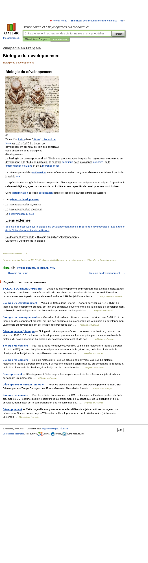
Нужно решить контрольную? (36, 267)
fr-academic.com (11, 38)
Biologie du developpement (69, 260)
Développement (12, 409)
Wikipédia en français (97, 260)
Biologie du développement (104, 272)
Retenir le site (60, 20)
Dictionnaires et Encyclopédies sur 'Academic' (55, 27)
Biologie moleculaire (15, 359)
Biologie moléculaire (15, 395)
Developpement (12, 374)
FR (121, 20)
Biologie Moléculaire (15, 345)
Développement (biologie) (19, 331)
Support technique (50, 429)
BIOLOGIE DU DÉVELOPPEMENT (23, 288)
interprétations (60, 39)
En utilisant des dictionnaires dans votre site (94, 20)
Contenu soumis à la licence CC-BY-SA (22, 260)
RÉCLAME (63, 429)
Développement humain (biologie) (24, 384)
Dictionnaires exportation (13, 434)
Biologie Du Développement (20, 302)
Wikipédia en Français (36, 39)
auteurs (112, 260)
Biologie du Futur (18, 272)
